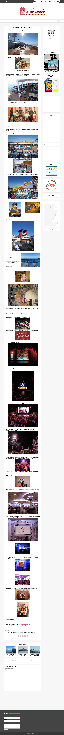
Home (35, 1)
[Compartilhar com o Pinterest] (9, 630)
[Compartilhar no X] (7, 630)
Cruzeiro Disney (9, 632)
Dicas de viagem (16, 632)
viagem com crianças (31, 632)
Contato (58, 1)
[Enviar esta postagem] (8, 629)
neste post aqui (29, 625)
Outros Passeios (50, 20)
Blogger (53, 229)
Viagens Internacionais (22, 20)
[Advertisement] (22, 699)
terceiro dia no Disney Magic (26, 624)
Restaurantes (42, 20)
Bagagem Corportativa (52, 1)
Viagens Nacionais (13, 20)
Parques (36, 20)
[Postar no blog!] (6, 630)
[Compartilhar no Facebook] (8, 630)
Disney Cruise (24, 632)
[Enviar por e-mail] (5, 630)
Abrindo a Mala (40, 1)
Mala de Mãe (45, 1)
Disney (30, 20)
